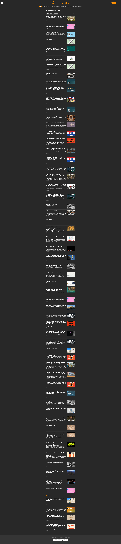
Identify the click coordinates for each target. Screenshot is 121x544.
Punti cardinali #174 (50, 79)
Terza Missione (52, 6)
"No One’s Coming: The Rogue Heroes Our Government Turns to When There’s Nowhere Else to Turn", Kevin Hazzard (56, 322)
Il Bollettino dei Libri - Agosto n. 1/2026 (54, 116)
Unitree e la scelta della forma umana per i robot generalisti (55, 211)
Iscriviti (113, 2)
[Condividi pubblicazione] (110, 3)
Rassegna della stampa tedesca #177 (54, 24)
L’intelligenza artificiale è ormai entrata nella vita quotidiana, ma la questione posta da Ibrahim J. (56, 241)
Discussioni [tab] (56, 13)
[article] (60, 19)
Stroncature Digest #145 (51, 281)
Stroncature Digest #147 (51, 73)
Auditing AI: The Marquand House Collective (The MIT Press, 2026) (55, 247)
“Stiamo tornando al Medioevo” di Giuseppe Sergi (55, 417)
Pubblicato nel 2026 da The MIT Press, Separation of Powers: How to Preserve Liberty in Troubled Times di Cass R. (56, 161)
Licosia (76, 6)
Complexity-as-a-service (50, 74)
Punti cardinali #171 (50, 219)
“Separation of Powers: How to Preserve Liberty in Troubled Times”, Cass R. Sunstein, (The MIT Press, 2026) (55, 158)
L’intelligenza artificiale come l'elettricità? (55, 401)
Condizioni (62, 537)
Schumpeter (62, 6)
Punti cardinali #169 (50, 355)
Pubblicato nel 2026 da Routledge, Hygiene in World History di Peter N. (56, 152)
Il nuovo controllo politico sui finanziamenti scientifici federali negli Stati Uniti (55, 265)
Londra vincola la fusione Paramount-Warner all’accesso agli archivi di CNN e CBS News (56, 256)
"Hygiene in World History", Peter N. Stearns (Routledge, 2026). (55, 149)
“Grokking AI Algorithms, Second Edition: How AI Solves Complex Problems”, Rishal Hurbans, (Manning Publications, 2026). (56, 185)
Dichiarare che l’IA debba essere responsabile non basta (56, 409)
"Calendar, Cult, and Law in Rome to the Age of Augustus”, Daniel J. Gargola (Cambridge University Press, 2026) (56, 434)
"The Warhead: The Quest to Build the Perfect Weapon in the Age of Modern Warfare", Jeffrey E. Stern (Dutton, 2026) (56, 444)
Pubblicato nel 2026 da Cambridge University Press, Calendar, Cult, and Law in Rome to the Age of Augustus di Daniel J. (55, 437)
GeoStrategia (67, 6)
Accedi (118, 2)
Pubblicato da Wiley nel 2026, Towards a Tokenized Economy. (56, 519)
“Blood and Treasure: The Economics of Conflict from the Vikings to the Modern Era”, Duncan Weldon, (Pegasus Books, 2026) (55, 176)
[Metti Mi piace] (46, 22)
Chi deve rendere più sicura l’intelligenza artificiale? (55, 123)
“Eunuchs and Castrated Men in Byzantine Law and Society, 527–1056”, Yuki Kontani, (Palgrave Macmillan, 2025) (55, 289)
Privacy (59, 537)
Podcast (44, 6)
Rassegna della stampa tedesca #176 (54, 297)
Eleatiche (57, 6)
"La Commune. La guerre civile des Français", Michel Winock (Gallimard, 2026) (55, 57)
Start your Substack (58, 539)
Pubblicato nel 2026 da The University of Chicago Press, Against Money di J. (55, 68)
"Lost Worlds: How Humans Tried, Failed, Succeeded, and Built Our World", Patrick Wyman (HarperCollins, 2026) (55, 88)
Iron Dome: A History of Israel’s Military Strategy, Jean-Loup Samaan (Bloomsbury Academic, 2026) (55, 228)
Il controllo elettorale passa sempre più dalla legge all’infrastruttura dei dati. (54, 308)
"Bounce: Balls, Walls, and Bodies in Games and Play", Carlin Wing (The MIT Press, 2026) (56, 332)
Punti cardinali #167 (50, 508)
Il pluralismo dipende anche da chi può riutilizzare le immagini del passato (54, 258)
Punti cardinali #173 (50, 131)
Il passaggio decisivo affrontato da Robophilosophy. (54, 110)
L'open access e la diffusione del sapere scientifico (54, 480)
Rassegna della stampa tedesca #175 (54, 488)
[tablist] (52, 14)
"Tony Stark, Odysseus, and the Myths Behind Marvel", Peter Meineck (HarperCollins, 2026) (56, 383)
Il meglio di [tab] (51, 13)
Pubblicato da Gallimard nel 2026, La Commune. (54, 59)
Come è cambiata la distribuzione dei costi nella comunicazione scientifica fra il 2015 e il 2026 (54, 483)
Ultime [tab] (48, 13)
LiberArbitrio (72, 6)
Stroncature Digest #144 (51, 348)
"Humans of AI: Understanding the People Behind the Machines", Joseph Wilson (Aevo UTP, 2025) (55, 454)
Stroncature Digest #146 (51, 204)
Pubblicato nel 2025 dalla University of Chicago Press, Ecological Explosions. (55, 199)
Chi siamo (47, 6)
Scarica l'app (65, 539)
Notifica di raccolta (67, 537)
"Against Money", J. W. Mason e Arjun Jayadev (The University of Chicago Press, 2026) (56, 65)
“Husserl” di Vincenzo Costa (52, 32)
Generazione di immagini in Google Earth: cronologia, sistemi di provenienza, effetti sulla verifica (55, 471)
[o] (71, 419)
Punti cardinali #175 (50, 39)
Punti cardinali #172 (50, 167)
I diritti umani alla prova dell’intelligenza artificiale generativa (54, 273)
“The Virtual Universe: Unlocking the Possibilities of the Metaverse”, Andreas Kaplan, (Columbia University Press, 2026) (55, 48)
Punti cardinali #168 (50, 425)
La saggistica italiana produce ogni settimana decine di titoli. (56, 117)
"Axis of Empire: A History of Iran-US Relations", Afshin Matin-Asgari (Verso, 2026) (56, 340)
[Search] (108, 3)
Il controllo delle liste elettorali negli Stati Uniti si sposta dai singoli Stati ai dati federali (56, 306)
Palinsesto (79, 6)
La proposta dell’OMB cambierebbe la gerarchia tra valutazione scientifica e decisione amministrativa (54, 267)
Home (40, 6)
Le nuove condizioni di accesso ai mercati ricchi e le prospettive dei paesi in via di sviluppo (55, 499)
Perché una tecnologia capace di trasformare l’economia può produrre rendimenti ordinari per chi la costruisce (56, 464)
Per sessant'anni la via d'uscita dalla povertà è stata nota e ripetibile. (55, 502)
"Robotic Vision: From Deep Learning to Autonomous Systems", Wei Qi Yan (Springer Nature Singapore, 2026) (55, 392)
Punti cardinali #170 (50, 314)
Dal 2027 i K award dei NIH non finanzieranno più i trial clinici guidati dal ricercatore (56, 17)
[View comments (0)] (53, 119)
